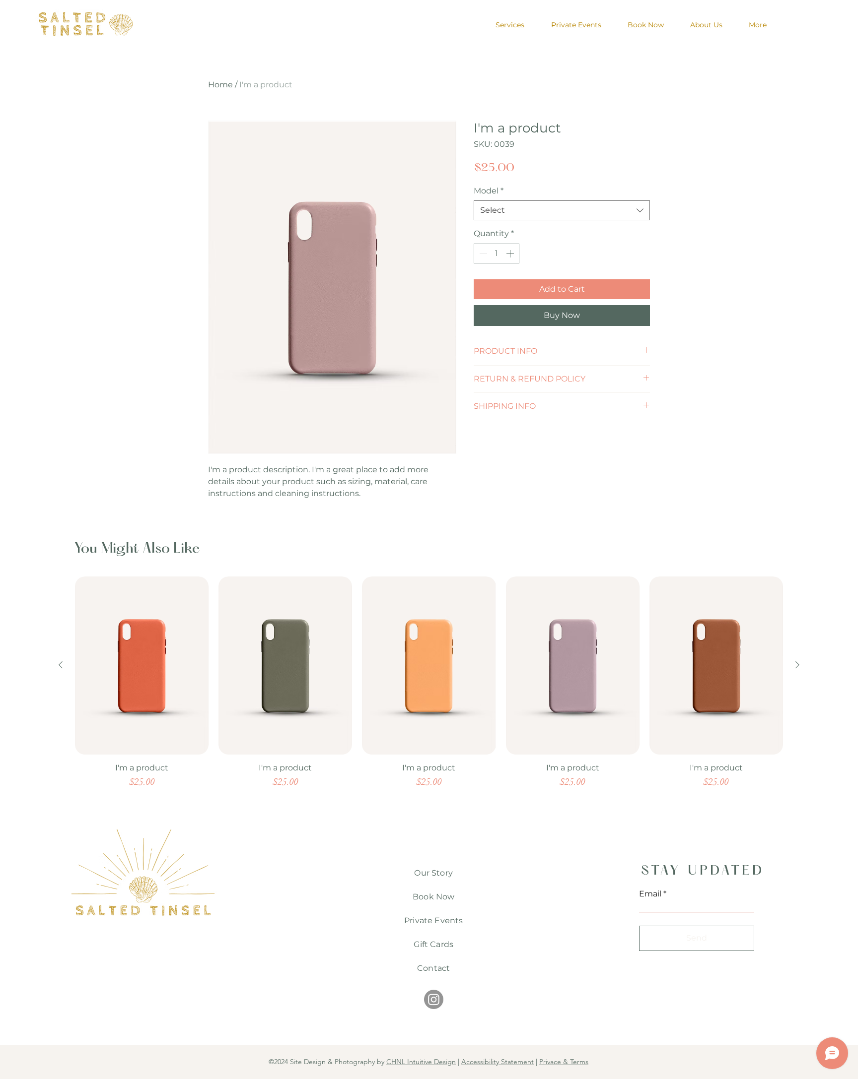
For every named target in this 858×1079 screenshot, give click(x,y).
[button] (608, 410)
